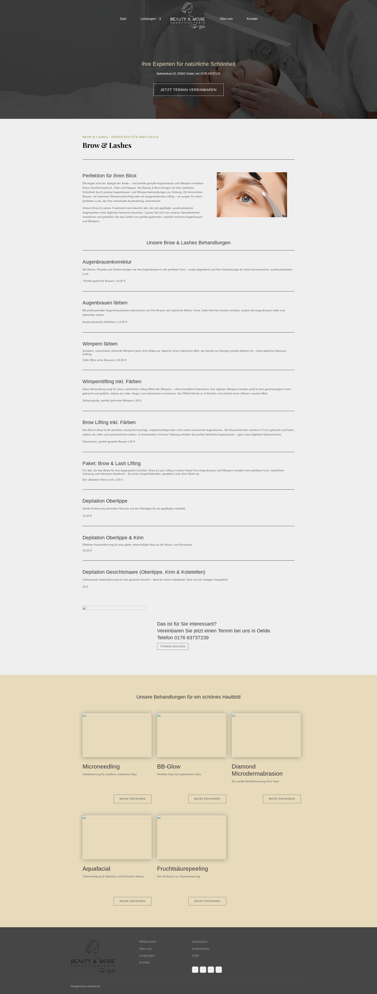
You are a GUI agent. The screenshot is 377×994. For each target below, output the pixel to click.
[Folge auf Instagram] (203, 970)
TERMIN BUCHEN (172, 646)
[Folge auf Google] (219, 970)
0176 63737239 (191, 637)
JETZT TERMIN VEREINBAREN (188, 90)
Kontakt (252, 18)
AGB (195, 955)
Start (123, 18)
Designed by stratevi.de (85, 986)
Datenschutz (201, 948)
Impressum (199, 941)
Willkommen (147, 941)
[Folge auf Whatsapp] (211, 970)
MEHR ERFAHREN (133, 798)
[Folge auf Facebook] (195, 970)
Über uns (226, 18)
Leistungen (148, 18)
